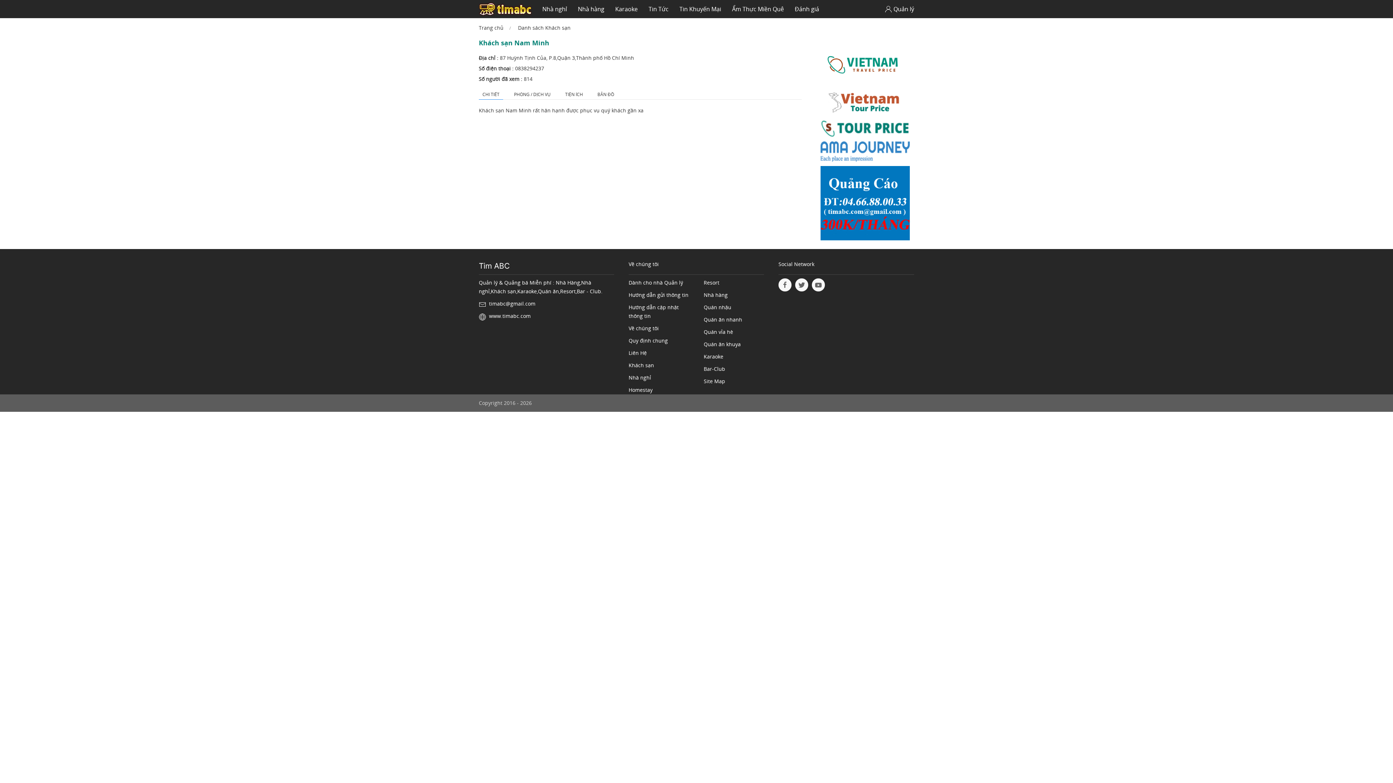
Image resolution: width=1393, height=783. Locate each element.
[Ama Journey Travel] (865, 153)
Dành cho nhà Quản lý (656, 282)
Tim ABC (494, 265)
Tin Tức (659, 9)
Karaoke (626, 9)
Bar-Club (714, 368)
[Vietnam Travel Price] (865, 64)
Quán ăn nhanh (723, 319)
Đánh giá (807, 9)
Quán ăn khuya (722, 344)
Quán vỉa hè (718, 331)
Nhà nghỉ (554, 9)
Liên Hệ (638, 352)
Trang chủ (491, 27)
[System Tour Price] (865, 130)
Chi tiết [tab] (491, 94)
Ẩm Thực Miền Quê (758, 9)
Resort (711, 282)
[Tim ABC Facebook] (785, 284)
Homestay (641, 389)
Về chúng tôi (644, 328)
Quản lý (903, 9)
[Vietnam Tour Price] (865, 103)
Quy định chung (648, 340)
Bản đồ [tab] (605, 94)
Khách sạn (641, 365)
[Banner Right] (865, 205)
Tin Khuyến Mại (700, 9)
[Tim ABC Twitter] (801, 284)
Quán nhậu (717, 307)
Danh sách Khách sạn (544, 27)
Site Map (714, 381)
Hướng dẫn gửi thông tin (659, 294)
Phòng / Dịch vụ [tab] (532, 94)
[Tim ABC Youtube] (818, 284)
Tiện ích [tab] (574, 94)
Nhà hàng (591, 9)
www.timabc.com (510, 315)
